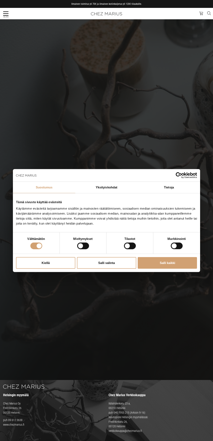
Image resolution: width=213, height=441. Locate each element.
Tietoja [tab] (169, 187)
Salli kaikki (167, 263)
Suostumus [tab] (44, 187)
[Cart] (201, 13)
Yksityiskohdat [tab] (106, 187)
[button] (5, 13)
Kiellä (46, 263)
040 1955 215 (121, 412)
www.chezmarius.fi (13, 424)
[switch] (83, 245)
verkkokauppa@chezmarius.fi (125, 430)
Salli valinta (106, 263)
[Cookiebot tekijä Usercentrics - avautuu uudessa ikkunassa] (179, 175)
